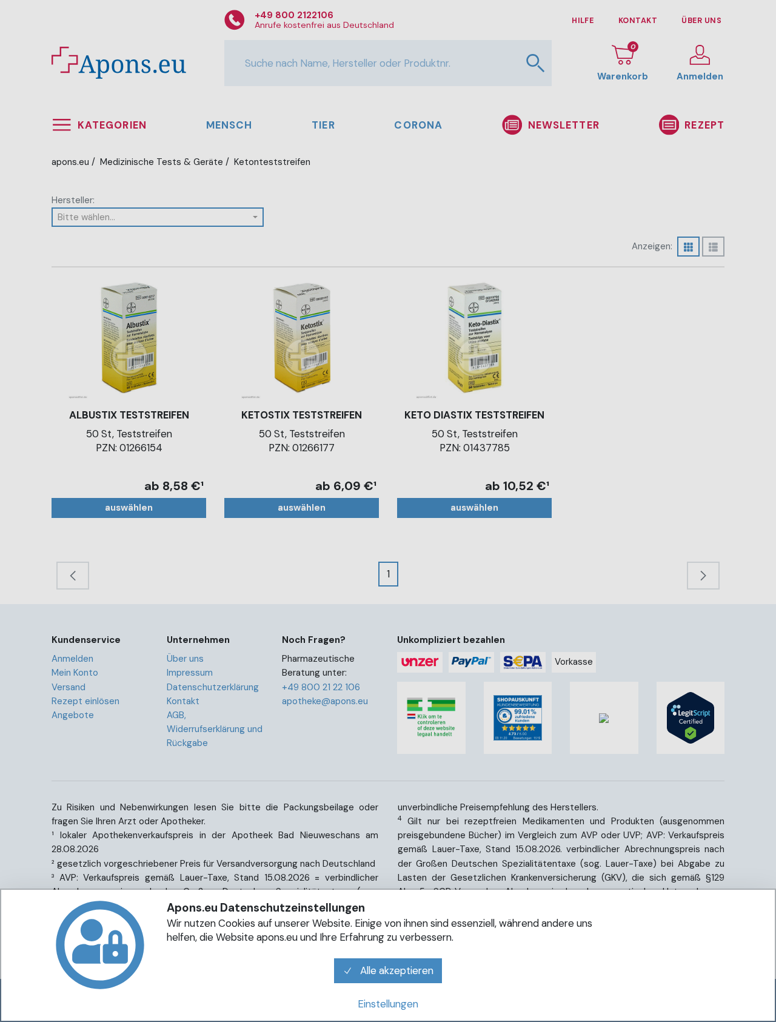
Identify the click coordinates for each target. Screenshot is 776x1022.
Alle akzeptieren (395, 970)
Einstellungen (388, 1003)
